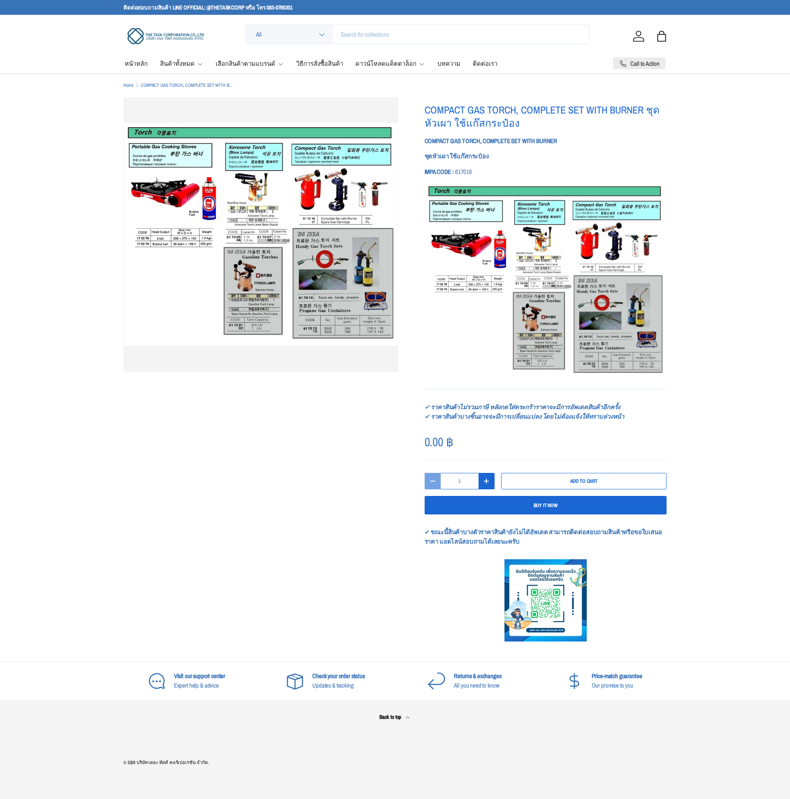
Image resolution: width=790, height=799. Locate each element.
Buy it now (546, 505)
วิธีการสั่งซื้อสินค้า (319, 63)
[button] (662, 36)
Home (128, 85)
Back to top (390, 716)
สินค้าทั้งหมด (177, 63)
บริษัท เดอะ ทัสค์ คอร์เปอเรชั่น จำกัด (172, 762)
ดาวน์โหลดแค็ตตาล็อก (386, 63)
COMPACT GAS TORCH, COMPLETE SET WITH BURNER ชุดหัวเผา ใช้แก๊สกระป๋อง (187, 85)
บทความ (448, 63)
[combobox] (417, 34)
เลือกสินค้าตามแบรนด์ (245, 63)
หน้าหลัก (136, 63)
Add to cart (583, 481)
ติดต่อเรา (485, 63)
